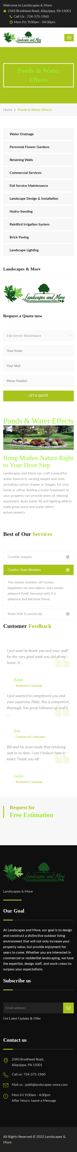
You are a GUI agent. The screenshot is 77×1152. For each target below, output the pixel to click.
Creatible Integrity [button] (20, 557)
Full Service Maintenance (29, 185)
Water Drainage (22, 134)
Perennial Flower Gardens (29, 147)
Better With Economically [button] (25, 614)
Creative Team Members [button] (24, 570)
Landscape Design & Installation (34, 198)
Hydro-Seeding (21, 211)
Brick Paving (19, 237)
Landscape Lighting (24, 250)
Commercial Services (25, 173)
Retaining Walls (21, 160)
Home (7, 110)
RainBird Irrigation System (29, 224)
